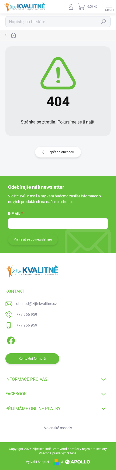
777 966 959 (26, 314)
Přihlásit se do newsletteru (33, 239)
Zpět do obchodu (61, 152)
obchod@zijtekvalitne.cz (36, 303)
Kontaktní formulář (32, 359)
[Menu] (109, 6)
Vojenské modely (58, 428)
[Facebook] (10, 339)
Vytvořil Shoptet (37, 462)
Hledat (103, 21)
